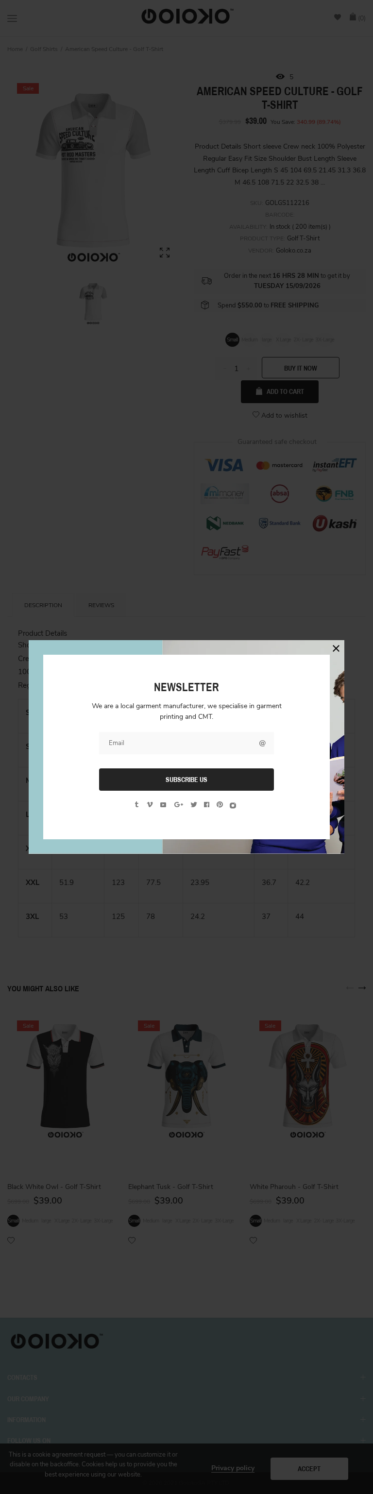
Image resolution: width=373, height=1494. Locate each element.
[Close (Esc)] (336, 648)
